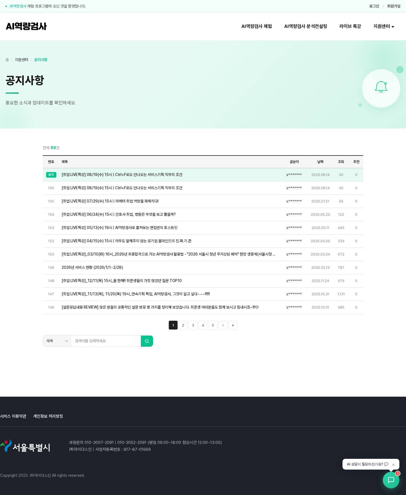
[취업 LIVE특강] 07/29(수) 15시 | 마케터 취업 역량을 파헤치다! (110, 201)
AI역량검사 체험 (256, 26)
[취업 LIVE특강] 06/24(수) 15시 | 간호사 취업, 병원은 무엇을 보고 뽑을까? (119, 214)
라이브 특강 (350, 26)
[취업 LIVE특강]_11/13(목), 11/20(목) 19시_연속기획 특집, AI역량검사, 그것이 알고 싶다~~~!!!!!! (136, 294)
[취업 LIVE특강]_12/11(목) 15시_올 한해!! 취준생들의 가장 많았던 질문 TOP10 (122, 280)
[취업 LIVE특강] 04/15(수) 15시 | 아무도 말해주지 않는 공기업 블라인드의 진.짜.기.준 (126, 241)
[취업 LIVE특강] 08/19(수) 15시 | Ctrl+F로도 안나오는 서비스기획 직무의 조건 (122, 174)
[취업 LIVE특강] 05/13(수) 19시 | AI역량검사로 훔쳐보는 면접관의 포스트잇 (119, 227)
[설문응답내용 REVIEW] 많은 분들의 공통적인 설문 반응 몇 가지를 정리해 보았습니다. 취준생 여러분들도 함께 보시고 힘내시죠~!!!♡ (160, 307)
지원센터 (381, 26)
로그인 (374, 6)
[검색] (147, 341)
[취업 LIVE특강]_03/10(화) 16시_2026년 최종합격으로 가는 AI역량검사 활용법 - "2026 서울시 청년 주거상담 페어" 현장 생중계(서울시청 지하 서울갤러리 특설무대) (170, 254)
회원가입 (393, 6)
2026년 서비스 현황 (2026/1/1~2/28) (92, 267)
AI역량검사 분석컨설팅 (305, 26)
